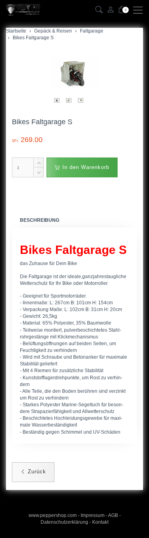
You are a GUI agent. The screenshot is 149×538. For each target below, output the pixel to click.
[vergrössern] (75, 73)
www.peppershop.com (53, 515)
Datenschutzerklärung (64, 522)
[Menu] (140, 10)
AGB (113, 515)
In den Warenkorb (84, 167)
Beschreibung (39, 220)
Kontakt (100, 522)
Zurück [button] (36, 472)
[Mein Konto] (110, 10)
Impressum (92, 515)
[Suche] (98, 10)
